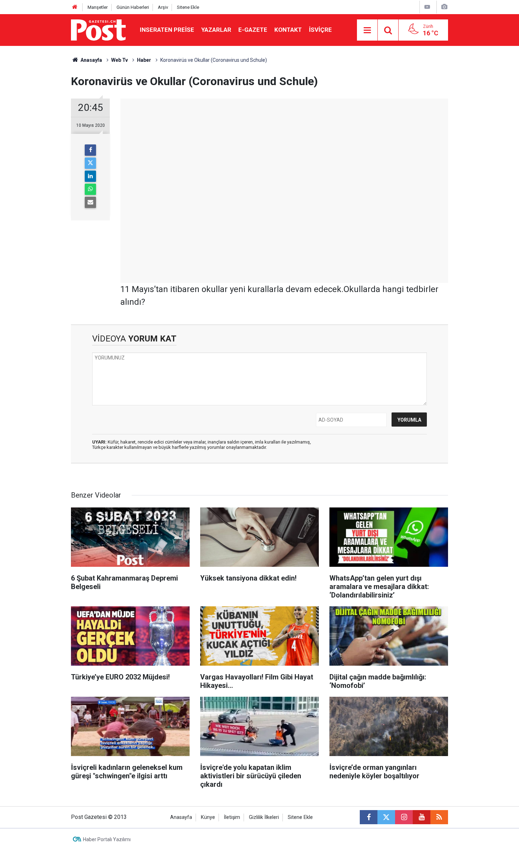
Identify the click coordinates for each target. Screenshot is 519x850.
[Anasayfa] (75, 7)
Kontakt (288, 29)
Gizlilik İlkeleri (264, 817)
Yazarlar (216, 29)
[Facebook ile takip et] (368, 817)
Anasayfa (181, 817)
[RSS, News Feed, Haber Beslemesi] (439, 817)
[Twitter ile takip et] (386, 817)
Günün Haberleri (133, 7)
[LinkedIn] (90, 176)
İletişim (232, 817)
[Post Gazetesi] (98, 29)
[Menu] (367, 30)
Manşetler (98, 7)
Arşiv (163, 7)
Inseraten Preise (167, 29)
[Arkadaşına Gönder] (90, 202)
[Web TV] (427, 7)
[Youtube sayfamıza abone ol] (421, 817)
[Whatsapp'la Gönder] (90, 189)
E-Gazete (252, 29)
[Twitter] (90, 163)
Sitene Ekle (188, 7)
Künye (208, 817)
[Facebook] (90, 150)
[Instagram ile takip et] (404, 817)
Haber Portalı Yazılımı (107, 839)
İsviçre (320, 29)
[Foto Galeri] (444, 7)
